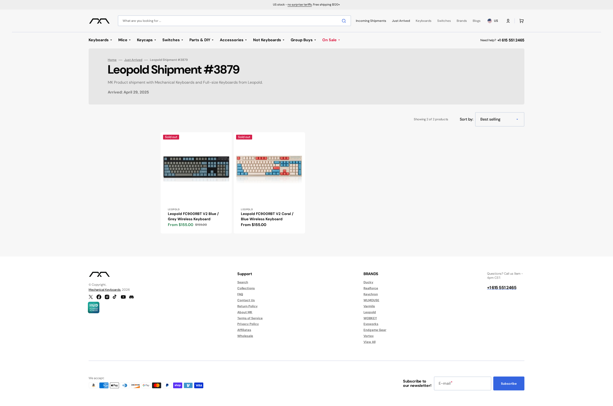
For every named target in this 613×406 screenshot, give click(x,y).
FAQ (240, 294)
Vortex (368, 336)
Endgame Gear (374, 330)
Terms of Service (250, 318)
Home (112, 60)
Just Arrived (133, 60)
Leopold (369, 312)
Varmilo (369, 306)
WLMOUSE (371, 300)
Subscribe (509, 384)
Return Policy (247, 306)
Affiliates (244, 330)
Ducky (368, 282)
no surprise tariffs (300, 4)
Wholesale (245, 336)
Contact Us (246, 300)
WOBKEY (370, 318)
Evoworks (370, 324)
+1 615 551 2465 (510, 40)
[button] (508, 21)
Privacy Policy (248, 324)
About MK (244, 312)
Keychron (370, 294)
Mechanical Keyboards (105, 290)
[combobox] (234, 20)
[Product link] (196, 182)
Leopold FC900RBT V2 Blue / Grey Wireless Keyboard (193, 216)
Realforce (370, 288)
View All (369, 342)
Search (242, 282)
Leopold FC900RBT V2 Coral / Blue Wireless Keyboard (267, 216)
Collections (246, 288)
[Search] (345, 21)
